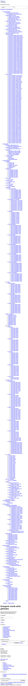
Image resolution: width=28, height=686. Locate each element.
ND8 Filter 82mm (14, 362)
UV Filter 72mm (11, 473)
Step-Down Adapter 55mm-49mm (15, 45)
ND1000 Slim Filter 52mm (16, 443)
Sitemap (4, 676)
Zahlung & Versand (7, 664)
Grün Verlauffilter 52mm (16, 254)
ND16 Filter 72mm (15, 373)
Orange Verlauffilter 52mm (16, 275)
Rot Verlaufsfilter (11, 234)
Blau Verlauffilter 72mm (16, 232)
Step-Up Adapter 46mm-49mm (14, 107)
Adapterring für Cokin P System (15, 14)
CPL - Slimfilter (9, 185)
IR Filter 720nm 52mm (15, 285)
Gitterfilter (10, 211)
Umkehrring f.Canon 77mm (16, 513)
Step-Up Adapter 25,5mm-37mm (15, 75)
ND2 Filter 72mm (14, 335)
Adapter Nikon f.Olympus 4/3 (14, 23)
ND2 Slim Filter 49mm (15, 382)
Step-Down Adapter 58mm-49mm (15, 49)
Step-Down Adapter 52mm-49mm (15, 43)
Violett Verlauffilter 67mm (16, 269)
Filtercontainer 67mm (12, 597)
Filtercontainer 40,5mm (13, 589)
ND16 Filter (10, 364)
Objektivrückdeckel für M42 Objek (15, 559)
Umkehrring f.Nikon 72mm (16, 518)
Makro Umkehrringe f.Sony (14, 524)
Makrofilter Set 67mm (12, 539)
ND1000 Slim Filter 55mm (16, 445)
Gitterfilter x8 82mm (15, 223)
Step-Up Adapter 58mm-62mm (14, 128)
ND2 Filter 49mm (14, 328)
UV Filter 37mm (11, 461)
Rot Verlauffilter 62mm (15, 239)
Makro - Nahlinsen (9, 313)
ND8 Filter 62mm (14, 357)
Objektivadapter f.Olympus (11, 25)
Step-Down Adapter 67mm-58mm (15, 60)
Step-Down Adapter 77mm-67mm (15, 68)
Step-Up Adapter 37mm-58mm (14, 94)
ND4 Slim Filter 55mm (15, 397)
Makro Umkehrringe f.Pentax (14, 519)
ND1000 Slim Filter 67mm (16, 448)
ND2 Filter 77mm (14, 336)
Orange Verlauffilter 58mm (16, 277)
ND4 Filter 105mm (15, 391)
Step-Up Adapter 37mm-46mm (14, 91)
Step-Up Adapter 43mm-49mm (14, 101)
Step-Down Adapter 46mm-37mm (15, 36)
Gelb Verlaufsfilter (12, 244)
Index (4, 662)
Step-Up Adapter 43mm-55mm (14, 103)
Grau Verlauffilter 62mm (16, 192)
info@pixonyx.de (4, 659)
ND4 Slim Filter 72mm (15, 404)
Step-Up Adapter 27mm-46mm (14, 79)
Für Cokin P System (10, 499)
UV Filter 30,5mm (12, 459)
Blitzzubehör (5, 143)
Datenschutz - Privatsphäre (8, 666)
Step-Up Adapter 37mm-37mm (14, 89)
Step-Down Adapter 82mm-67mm (15, 70)
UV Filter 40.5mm (12, 462)
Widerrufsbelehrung (7, 668)
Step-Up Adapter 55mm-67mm (14, 123)
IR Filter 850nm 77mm (15, 302)
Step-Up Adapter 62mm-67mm (14, 135)
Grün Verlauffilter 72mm (16, 260)
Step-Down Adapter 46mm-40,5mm (15, 37)
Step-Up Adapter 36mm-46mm (14, 87)
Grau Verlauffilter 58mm (16, 191)
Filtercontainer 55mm (12, 593)
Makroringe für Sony (10, 543)
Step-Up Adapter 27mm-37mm (14, 77)
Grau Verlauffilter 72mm (16, 194)
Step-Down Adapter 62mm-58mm (15, 56)
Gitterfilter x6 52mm (15, 214)
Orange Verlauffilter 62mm (16, 278)
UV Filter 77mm (11, 475)
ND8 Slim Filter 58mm (15, 413)
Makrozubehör (6, 504)
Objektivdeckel (6, 545)
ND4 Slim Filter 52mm (15, 400)
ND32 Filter (10, 376)
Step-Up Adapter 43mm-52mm (14, 102)
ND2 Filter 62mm (14, 332)
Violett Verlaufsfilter (12, 262)
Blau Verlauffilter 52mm (16, 226)
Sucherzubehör (6, 579)
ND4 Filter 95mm (14, 350)
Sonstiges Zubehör (9, 155)
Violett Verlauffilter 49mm (16, 263)
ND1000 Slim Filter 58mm (16, 446)
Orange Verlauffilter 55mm (16, 276)
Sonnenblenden (6, 566)
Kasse (11, 9)
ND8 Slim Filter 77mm (15, 417)
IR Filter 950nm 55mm (15, 306)
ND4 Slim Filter (11, 394)
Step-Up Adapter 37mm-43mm (14, 90)
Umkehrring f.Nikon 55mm (16, 517)
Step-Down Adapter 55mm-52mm (15, 47)
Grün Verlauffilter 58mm (16, 257)
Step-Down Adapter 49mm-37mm (15, 40)
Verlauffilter (8, 187)
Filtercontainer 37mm (12, 587)
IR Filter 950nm (11, 303)
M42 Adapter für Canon (13, 18)
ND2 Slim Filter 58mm (15, 385)
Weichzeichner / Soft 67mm (16, 206)
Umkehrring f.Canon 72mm (16, 512)
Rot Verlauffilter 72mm (15, 241)
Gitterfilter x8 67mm (15, 219)
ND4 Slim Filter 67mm (15, 403)
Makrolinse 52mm (12, 317)
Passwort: (23, 641)
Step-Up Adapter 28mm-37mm (14, 80)
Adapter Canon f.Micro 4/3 (14, 27)
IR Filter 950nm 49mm (15, 304)
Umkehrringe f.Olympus (13, 530)
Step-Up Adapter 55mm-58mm (14, 121)
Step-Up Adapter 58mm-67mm (14, 129)
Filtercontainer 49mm (12, 591)
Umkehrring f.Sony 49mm (16, 525)
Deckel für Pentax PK (12, 554)
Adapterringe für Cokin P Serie (12, 12)
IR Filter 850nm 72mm (15, 300)
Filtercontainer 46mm (12, 590)
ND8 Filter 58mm (14, 356)
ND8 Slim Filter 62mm (15, 414)
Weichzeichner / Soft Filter (13, 199)
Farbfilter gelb (11, 164)
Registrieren (3, 9)
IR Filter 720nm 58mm (15, 287)
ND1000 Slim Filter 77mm (16, 450)
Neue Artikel (5, 637)
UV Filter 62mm (11, 471)
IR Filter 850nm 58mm (15, 297)
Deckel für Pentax (9, 553)
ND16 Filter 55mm (15, 368)
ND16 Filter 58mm (15, 369)
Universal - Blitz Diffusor (13, 154)
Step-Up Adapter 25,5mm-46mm (15, 76)
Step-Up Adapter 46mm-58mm (14, 110)
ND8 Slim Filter (11, 407)
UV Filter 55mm (11, 468)
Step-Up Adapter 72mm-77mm (14, 142)
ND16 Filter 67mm (15, 371)
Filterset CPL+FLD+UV (13, 482)
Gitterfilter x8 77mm (15, 221)
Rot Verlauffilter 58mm (15, 238)
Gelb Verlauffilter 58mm (16, 247)
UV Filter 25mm (11, 455)
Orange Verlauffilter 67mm (16, 279)
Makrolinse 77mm (12, 324)
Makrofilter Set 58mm (12, 537)
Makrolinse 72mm (12, 323)
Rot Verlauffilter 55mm (15, 237)
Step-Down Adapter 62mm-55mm (15, 55)
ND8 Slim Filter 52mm (15, 410)
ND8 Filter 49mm (14, 352)
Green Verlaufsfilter (12, 253)
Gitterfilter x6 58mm (15, 217)
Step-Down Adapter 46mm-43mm (15, 38)
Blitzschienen (11, 158)
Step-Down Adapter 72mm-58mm (15, 63)
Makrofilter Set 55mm (12, 535)
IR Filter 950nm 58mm (15, 308)
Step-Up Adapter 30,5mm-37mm (15, 81)
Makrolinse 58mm (12, 319)
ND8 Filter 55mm (14, 355)
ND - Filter (8, 325)
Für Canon (8, 580)
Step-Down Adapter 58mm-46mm (15, 48)
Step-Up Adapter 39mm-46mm (14, 95)
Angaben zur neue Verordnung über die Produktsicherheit (15, 674)
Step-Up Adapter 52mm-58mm (14, 115)
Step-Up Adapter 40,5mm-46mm (15, 97)
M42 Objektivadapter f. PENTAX (15, 31)
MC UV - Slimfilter (10, 479)
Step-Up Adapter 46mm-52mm (14, 108)
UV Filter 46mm (11, 465)
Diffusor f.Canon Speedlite (13, 153)
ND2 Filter (10, 326)
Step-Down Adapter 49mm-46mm (15, 41)
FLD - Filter (8, 178)
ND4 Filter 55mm (14, 342)
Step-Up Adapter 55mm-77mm (14, 126)
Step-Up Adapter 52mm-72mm (14, 119)
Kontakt (4, 675)
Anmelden (8, 9)
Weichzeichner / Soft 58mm (16, 204)
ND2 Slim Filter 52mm (15, 383)
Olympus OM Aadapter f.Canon (12, 32)
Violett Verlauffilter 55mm (16, 265)
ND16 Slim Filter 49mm (16, 437)
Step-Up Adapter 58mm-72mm (14, 130)
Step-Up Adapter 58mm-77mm (14, 132)
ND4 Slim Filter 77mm (15, 406)
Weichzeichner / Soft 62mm (16, 205)
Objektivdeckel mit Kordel (11, 560)
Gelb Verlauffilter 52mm (16, 245)
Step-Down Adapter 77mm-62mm (15, 67)
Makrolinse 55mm (12, 318)
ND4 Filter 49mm (14, 339)
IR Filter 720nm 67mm (15, 290)
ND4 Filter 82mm (14, 349)
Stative (7, 600)
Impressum (5, 669)
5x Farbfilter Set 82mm (13, 177)
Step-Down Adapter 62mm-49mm (15, 53)
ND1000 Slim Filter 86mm (16, 453)
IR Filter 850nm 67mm (15, 299)
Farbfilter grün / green (12, 165)
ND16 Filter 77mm (15, 374)
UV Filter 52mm (11, 467)
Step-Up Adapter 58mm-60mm (14, 127)
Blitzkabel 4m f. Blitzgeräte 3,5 (12, 147)
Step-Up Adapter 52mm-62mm (14, 116)
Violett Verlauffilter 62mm (16, 267)
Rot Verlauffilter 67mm (15, 240)
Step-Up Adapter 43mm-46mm (14, 99)
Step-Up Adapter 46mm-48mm (14, 106)
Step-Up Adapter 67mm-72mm (14, 141)
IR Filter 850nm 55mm (15, 296)
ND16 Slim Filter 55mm (16, 440)
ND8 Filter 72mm (14, 360)
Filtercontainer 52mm (12, 592)
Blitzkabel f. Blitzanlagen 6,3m (12, 145)
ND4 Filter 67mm (14, 345)
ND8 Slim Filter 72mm (15, 416)
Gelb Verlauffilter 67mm (16, 250)
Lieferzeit (5, 663)
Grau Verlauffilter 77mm (16, 195)
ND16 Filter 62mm (15, 370)
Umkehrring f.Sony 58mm (16, 528)
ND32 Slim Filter (11, 430)
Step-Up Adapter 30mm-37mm (14, 83)
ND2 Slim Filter (11, 381)
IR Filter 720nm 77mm (15, 292)
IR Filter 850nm (11, 293)
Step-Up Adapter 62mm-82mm (14, 139)
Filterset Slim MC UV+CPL (14, 494)
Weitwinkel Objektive (10, 572)
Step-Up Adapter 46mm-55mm (14, 109)
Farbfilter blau (11, 162)
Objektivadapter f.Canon (11, 15)
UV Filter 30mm (11, 460)
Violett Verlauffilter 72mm (16, 270)
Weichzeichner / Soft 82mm (16, 210)
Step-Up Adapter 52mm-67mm (14, 117)
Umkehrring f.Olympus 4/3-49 (17, 531)
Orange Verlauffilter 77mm (16, 273)
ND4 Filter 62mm (14, 344)
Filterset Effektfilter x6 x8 (13, 487)
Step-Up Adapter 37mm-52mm (14, 93)
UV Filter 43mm (11, 463)
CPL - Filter (8, 182)
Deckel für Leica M (10, 548)
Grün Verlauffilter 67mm (16, 259)
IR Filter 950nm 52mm (15, 305)
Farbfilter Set (8, 168)
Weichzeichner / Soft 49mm (16, 200)
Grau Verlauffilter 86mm (16, 198)
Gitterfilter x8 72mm (15, 220)
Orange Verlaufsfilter (12, 272)
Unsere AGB (6, 667)
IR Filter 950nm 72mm (15, 311)
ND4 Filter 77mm (14, 348)
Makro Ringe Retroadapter (11, 505)
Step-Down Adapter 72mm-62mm (15, 64)
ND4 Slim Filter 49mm (15, 398)
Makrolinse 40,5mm (12, 316)
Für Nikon (8, 583)
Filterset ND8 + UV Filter (13, 492)
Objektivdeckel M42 (10, 558)
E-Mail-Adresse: (5, 641)
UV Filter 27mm (11, 456)
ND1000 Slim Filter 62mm (16, 447)
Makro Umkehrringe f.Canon (14, 506)
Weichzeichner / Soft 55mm (16, 202)
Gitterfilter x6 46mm (15, 212)
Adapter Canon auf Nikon (13, 16)
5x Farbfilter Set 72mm (13, 174)
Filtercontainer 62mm (12, 596)
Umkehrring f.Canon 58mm (16, 509)
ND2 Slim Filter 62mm (15, 387)
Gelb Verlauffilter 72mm (16, 251)
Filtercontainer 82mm (12, 599)
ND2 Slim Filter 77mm (15, 390)
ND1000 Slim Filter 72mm (16, 449)
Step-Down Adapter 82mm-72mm (15, 71)
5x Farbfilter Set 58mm (13, 171)
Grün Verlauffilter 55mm (16, 256)
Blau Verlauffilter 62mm (16, 230)
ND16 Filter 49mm (15, 365)
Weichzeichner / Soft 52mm (16, 201)
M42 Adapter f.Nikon (12, 24)
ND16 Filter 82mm (15, 375)
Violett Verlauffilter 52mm (16, 264)
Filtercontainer (9, 586)
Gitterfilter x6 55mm (15, 215)
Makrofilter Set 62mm (12, 538)
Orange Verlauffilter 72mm (16, 280)
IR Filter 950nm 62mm (15, 309)
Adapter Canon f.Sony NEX (14, 17)
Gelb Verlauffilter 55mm (16, 246)
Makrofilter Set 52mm (12, 534)
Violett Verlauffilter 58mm (16, 266)
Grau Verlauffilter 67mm (16, 193)
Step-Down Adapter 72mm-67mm (15, 66)
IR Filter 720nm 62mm (15, 289)
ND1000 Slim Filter (12, 441)
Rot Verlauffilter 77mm (15, 243)
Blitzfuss (10, 156)
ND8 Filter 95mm (14, 363)
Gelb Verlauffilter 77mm (16, 252)
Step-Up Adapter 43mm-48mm (14, 100)
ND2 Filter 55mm (14, 330)
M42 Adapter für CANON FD (14, 19)
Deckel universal (9, 556)
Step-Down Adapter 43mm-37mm (15, 35)
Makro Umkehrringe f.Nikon (14, 514)
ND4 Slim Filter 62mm (15, 402)
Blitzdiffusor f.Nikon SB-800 (14, 151)
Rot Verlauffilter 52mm (15, 236)
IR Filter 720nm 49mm (15, 284)
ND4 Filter (10, 338)
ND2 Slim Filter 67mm (15, 388)
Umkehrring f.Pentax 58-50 (16, 522)
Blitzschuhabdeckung (12, 159)
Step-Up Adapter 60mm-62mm (14, 133)
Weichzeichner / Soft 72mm (16, 207)
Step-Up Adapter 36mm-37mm (14, 86)
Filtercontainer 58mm (12, 594)
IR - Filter (8, 282)
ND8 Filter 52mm (14, 354)
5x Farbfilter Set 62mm (13, 172)
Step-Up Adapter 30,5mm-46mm (15, 82)
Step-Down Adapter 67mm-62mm (15, 61)
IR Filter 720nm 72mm (15, 291)
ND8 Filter (10, 351)
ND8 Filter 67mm (14, 358)
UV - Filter (8, 454)
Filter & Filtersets (6, 160)
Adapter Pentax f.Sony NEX (14, 30)
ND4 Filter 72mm (14, 347)
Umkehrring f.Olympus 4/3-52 (17, 532)
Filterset (7, 481)
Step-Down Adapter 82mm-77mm (15, 73)
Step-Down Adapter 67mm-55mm (15, 58)
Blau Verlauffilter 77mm (16, 233)
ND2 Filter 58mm (14, 331)
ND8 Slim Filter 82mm (15, 419)
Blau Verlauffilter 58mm (16, 228)
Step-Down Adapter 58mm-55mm (15, 51)
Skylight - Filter (9, 180)
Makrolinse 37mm (12, 315)
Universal (8, 577)
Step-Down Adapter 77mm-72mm (15, 69)
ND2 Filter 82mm (14, 337)
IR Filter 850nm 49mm (15, 295)
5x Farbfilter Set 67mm (13, 173)
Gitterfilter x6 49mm (15, 213)
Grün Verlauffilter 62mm (16, 258)
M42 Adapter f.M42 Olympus (14, 28)
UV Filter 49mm (11, 466)
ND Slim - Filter (9, 380)
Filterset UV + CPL (12, 496)
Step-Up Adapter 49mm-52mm (14, 113)
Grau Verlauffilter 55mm (16, 189)
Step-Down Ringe (9, 34)
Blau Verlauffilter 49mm (16, 225)
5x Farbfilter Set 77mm (13, 175)
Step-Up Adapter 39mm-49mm (14, 96)
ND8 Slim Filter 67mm (15, 415)
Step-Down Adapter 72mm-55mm (15, 62)
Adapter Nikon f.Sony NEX (14, 22)
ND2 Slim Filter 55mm (15, 384)
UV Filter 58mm (11, 469)
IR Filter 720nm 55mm (15, 286)
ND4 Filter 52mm (14, 341)
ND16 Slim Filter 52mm (16, 439)
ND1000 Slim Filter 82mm (16, 452)
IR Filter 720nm (11, 283)
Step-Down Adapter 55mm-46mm (15, 44)
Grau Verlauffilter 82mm (16, 197)
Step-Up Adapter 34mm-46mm (14, 84)
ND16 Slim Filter (11, 420)
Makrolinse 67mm (12, 322)
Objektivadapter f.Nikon (11, 21)
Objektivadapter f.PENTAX (11, 29)
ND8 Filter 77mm (14, 361)
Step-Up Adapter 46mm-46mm (14, 104)
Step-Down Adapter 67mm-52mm (15, 57)
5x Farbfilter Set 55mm (13, 169)
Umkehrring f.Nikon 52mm (16, 515)
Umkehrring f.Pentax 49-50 (16, 520)
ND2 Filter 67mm (14, 334)
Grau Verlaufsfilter (12, 188)
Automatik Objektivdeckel (11, 546)
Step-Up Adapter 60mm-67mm (14, 134)
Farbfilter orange (11, 166)
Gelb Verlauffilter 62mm (16, 249)
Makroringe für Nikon (10, 540)
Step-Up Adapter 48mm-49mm (14, 112)
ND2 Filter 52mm (14, 329)
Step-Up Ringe (9, 74)
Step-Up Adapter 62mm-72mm (14, 136)
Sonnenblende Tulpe (10, 567)
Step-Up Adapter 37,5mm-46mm (15, 88)
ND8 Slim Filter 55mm (15, 411)
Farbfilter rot (10, 167)
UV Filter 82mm (11, 476)
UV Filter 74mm (11, 474)
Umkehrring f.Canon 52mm (16, 507)
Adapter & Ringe (6, 11)
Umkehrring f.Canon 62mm (16, 511)
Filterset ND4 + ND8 (12, 489)
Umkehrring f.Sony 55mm (16, 527)
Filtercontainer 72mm (12, 598)
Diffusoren (8, 149)
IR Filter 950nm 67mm (15, 310)
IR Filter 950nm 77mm (15, 312)
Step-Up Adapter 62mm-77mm (14, 138)
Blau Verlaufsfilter (12, 224)
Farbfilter (8, 161)
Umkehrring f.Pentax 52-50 (16, 521)
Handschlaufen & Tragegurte (9, 500)
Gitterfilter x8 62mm (15, 218)
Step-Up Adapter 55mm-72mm (14, 125)
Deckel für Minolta (10, 551)
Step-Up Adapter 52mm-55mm (14, 114)
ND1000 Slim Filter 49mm (16, 442)
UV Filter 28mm (11, 458)
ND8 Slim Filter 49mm (15, 409)
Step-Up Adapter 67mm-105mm (15, 140)
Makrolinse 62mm (12, 321)
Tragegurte (8, 501)
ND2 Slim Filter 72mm (15, 389)
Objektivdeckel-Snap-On (11, 563)
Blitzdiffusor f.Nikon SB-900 (14, 152)
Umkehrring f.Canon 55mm (16, 508)
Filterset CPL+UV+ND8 (13, 485)
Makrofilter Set (9, 533)
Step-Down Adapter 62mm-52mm (15, 54)
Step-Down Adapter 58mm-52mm (15, 50)
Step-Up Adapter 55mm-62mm (14, 122)
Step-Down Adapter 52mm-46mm (15, 42)
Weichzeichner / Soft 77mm (16, 208)
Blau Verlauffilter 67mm (16, 231)
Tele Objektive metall (10, 570)
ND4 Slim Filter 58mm (15, 401)
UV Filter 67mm (11, 472)
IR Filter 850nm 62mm (15, 298)
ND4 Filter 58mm (14, 343)
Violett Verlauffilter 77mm (16, 271)
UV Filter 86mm (11, 478)
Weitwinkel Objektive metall (11, 574)
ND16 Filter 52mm (15, 367)
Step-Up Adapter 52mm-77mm (14, 120)
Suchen (2, 620)
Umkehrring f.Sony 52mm (16, 526)
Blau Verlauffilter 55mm (16, 227)
